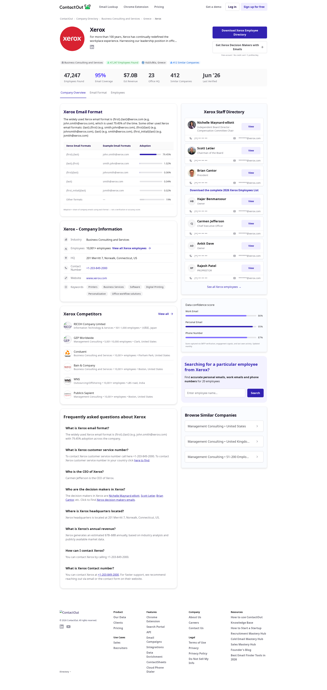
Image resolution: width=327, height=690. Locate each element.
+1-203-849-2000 (96, 268)
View (251, 126)
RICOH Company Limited (89, 324)
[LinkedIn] (92, 47)
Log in (232, 7)
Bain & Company (84, 365)
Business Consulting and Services (121, 18)
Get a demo (213, 7)
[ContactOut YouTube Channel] (68, 647)
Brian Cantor (207, 170)
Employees (118, 92)
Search (255, 393)
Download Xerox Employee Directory (240, 32)
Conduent (80, 352)
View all (163, 314)
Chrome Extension (136, 7)
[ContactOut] (76, 7)
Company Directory (87, 18)
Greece (147, 18)
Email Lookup (108, 7)
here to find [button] (141, 460)
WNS (77, 379)
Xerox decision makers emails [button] (116, 500)
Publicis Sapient (84, 393)
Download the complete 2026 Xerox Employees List (224, 190)
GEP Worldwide (84, 338)
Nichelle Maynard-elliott (124, 496)
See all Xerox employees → (224, 287)
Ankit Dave (205, 243)
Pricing (159, 7)
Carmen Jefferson (210, 221)
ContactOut (66, 18)
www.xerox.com (96, 278)
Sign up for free (254, 7)
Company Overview (73, 92)
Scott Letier (148, 496)
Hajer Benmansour (211, 199)
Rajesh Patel (206, 265)
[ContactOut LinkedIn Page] (62, 647)
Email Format (98, 92)
